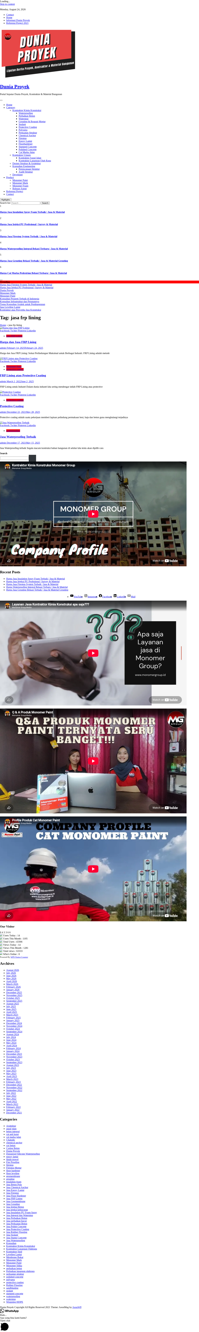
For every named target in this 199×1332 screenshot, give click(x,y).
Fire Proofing (12, 1162)
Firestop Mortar (13, 1167)
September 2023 (14, 1062)
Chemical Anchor (27, 135)
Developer (17, 174)
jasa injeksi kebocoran (17, 1209)
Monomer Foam (20, 185)
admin (3, 348)
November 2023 (14, 1056)
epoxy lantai (12, 1156)
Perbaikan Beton (27, 116)
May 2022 (11, 1098)
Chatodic (10, 1140)
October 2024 (13, 1028)
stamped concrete (14, 1293)
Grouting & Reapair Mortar (32, 121)
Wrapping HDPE (14, 1302)
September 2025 (14, 1001)
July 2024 (11, 1037)
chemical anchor (14, 1142)
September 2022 (14, 1090)
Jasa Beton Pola (14, 1184)
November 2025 (14, 995)
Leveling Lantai (14, 1254)
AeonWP (76, 1307)
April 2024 (11, 1045)
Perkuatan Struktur (28, 132)
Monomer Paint (20, 180)
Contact (10, 14)
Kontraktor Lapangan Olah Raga (35, 160)
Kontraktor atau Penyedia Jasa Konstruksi (20, 310)
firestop (10, 1165)
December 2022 (14, 1084)
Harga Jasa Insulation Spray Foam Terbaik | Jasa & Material (32, 212)
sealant (9, 1290)
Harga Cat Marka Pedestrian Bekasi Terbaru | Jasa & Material (33, 273)
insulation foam (13, 1181)
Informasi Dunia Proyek (18, 20)
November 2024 (14, 1026)
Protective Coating (28, 127)
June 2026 (11, 975)
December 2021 (14, 1112)
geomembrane (13, 1176)
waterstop (11, 1299)
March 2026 (12, 984)
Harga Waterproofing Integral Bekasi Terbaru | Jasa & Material (34, 248)
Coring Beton (13, 1148)
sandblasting (12, 1288)
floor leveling (12, 1173)
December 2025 (14, 992)
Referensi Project (14, 191)
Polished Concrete (28, 149)
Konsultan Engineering (23, 166)
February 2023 (13, 1082)
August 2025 (12, 1003)
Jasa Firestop (12, 1193)
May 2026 (11, 978)
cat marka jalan (13, 1137)
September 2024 (14, 1031)
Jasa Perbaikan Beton (16, 1218)
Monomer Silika (14, 1265)
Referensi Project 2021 (17, 23)
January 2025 (12, 1020)
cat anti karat (12, 1134)
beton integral (13, 1131)
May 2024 (11, 1042)
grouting (10, 1179)
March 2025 (12, 1015)
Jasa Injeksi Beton (15, 1207)
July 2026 (11, 973)
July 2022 (11, 1093)
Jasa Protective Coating (17, 1229)
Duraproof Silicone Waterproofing (23, 1153)
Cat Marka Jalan (27, 152)
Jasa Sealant (12, 1235)
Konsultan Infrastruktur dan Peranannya (19, 301)
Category (10, 107)
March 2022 (12, 1104)
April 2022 (11, 1101)
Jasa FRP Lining (14, 336)
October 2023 (13, 1059)
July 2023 (11, 1068)
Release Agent (19, 188)
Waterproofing (26, 113)
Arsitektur (11, 1126)
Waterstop (23, 118)
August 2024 (12, 1034)
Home (9, 17)
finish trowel (12, 1159)
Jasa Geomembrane (15, 1201)
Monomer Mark (20, 183)
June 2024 (11, 1040)
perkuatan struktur (15, 1274)
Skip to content (7, 4)
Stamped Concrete (28, 146)
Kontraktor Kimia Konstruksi (26, 110)
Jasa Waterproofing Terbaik (18, 436)
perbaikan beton (14, 1268)
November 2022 (14, 1087)
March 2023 (12, 1079)
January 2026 (12, 989)
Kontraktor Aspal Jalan (30, 158)
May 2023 (11, 1073)
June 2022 (11, 1096)
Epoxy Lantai (25, 141)
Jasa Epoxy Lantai (15, 1190)
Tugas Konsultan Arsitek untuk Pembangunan (22, 304)
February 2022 (13, 1107)
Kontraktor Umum (21, 155)
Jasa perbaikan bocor (16, 1221)
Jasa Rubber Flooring (16, 1232)
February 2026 (13, 987)
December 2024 (14, 1023)
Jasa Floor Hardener (16, 1195)
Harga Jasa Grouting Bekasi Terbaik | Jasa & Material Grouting (34, 260)
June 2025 (11, 1009)
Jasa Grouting (13, 1204)
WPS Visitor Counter (19, 957)
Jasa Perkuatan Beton (16, 1223)
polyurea (10, 1279)
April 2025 (11, 1012)
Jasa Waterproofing (15, 1240)
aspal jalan (11, 1128)
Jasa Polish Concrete (16, 1226)
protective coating (15, 369)
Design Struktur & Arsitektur (26, 163)
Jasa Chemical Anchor (17, 1187)
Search (3, 453)
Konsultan (11, 1243)
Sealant (22, 124)
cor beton (10, 1145)
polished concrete (14, 1276)
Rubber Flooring (14, 1285)
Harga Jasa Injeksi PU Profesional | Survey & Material (29, 224)
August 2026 (12, 970)
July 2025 (11, 1006)
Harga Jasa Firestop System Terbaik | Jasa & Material (28, 236)
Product (10, 177)
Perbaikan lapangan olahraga (20, 1271)
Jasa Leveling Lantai (10, 307)
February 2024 (13, 1048)
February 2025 (13, 1017)
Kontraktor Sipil (14, 1251)
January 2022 (12, 1110)
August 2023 (12, 1065)
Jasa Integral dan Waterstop (19, 1215)
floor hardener (13, 1170)
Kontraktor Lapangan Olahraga (21, 1249)
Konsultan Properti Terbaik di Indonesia (19, 298)
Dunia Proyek (14, 86)
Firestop (23, 138)
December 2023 (14, 1054)
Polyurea (23, 130)
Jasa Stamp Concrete (16, 1237)
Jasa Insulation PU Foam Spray (21, 1212)
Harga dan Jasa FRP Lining (18, 342)
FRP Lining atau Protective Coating (23, 375)
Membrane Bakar (14, 1257)
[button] (99, 1325)
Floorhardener (25, 144)
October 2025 (13, 998)
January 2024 (12, 1051)
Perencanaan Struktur (29, 169)
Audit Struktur (26, 171)
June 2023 (11, 1070)
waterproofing (13, 430)
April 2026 (11, 981)
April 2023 (11, 1076)
